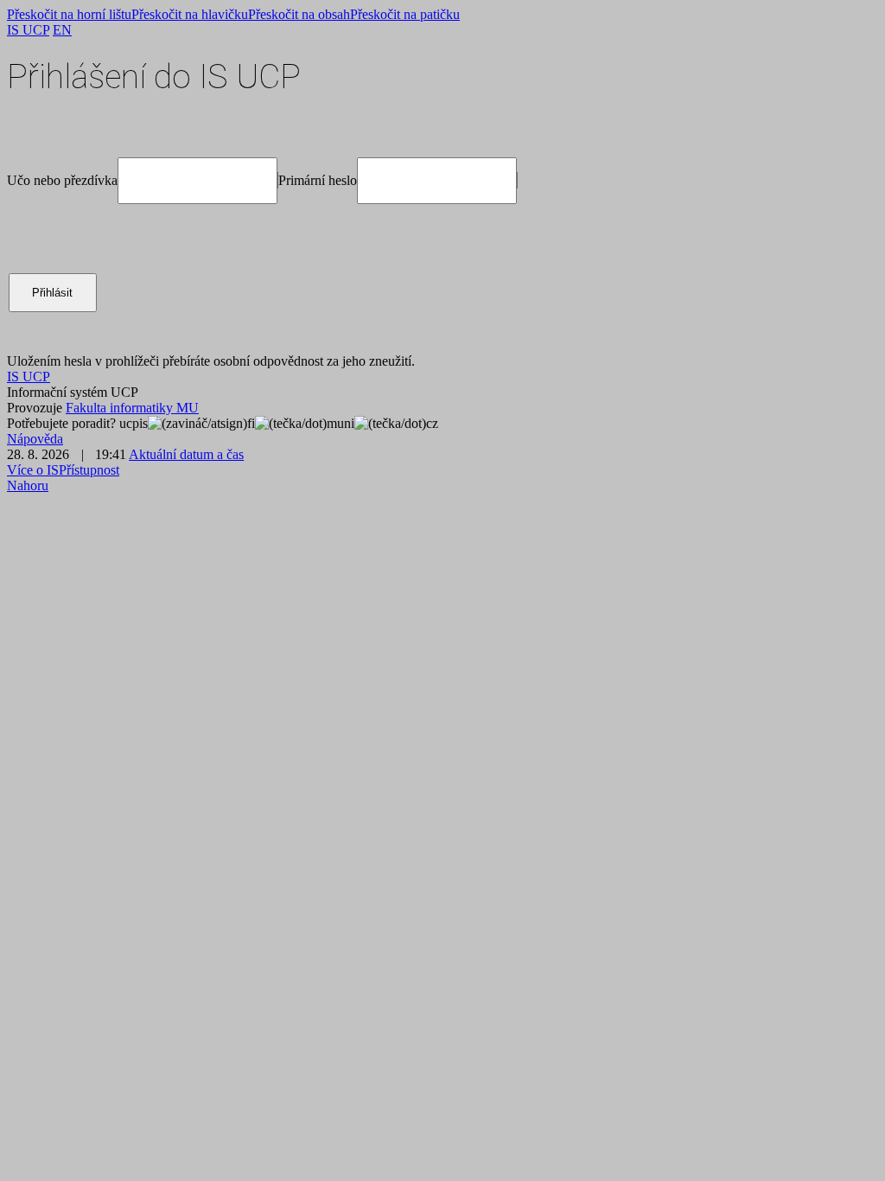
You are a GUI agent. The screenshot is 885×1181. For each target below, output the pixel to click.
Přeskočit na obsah (299, 14)
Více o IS (33, 470)
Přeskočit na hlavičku (189, 14)
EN (62, 29)
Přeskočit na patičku (405, 14)
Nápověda (35, 438)
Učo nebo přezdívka (62, 180)
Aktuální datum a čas (186, 454)
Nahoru (27, 485)
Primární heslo (317, 180)
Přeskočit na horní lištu (69, 14)
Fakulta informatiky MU (132, 407)
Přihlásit (52, 292)
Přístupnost (89, 470)
